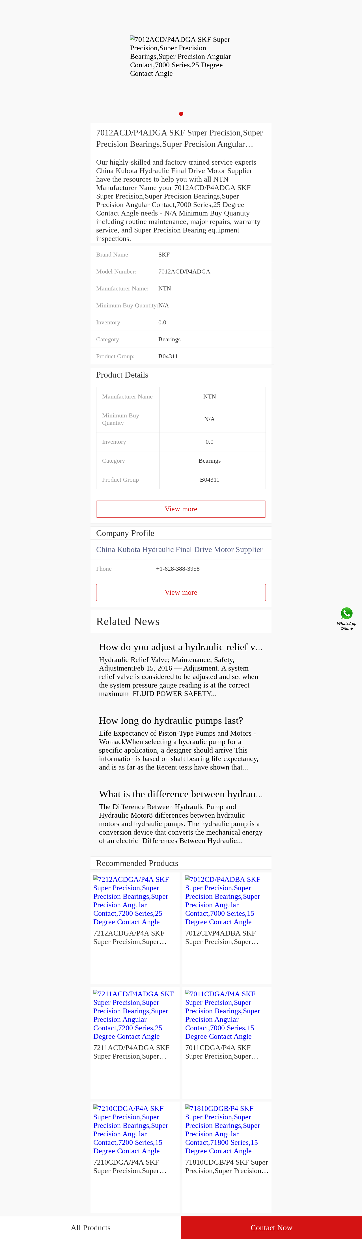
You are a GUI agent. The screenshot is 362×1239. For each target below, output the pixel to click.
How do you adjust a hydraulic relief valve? (188, 646)
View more (181, 509)
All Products (91, 1227)
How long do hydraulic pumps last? (171, 720)
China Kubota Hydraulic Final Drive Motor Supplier (179, 549)
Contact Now (271, 1227)
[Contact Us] (347, 619)
